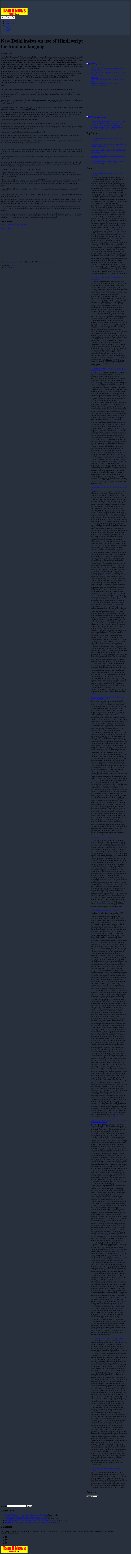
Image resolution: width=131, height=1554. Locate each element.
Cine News (8, 29)
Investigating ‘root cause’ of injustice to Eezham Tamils (23, 1517)
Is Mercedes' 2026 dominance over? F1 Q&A (105, 125)
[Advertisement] (42, 245)
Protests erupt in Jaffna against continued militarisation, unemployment (108, 151)
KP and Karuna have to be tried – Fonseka (104, 911)
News (7, 25)
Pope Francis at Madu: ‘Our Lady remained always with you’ (109, 488)
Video (7, 31)
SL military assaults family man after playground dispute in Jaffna (26, 1519)
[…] (94, 693)
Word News (99, 64)
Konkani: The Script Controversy (16, 224)
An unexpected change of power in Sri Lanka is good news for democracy (108, 369)
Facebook (44, 262)
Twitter (53, 262)
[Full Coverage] (6, 228)
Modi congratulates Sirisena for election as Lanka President (106, 1469)
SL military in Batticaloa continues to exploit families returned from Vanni (108, 157)
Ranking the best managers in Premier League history (108, 121)
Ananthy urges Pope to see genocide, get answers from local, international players (108, 1121)
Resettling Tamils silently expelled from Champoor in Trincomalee (108, 139)
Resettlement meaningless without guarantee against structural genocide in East (107, 698)
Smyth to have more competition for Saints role (106, 123)
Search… (4, 1506)
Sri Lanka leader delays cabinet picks (103, 838)
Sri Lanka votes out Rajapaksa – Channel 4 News (107, 1338)
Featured (8, 27)
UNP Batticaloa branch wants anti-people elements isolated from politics (107, 162)
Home (7, 21)
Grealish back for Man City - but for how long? (106, 129)
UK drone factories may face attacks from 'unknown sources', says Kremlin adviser (107, 84)
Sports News (99, 117)
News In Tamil (10, 23)
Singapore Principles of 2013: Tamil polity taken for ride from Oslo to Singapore (109, 145)
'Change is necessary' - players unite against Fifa (106, 127)
